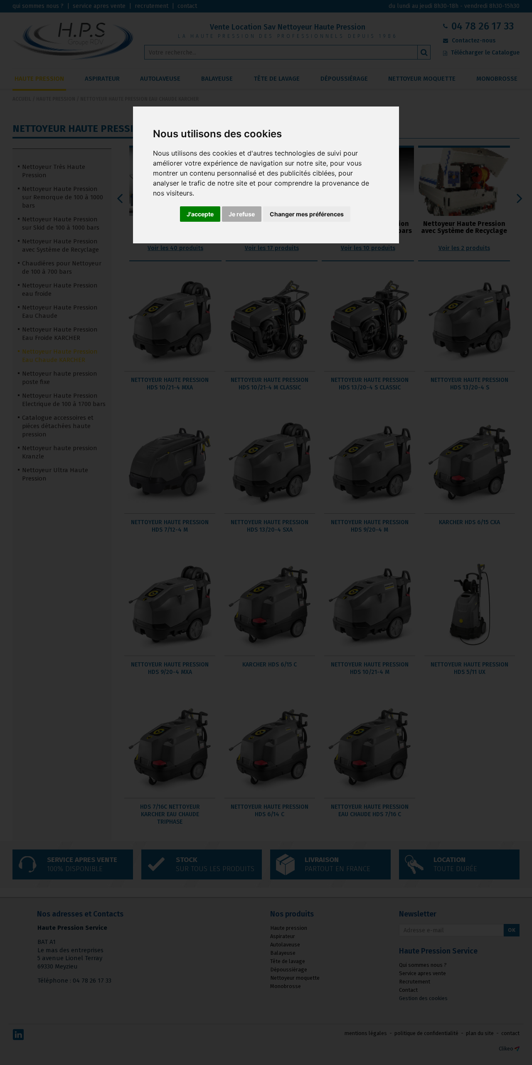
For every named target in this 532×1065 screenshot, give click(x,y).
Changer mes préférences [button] (307, 214)
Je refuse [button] (242, 214)
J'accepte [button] (200, 214)
